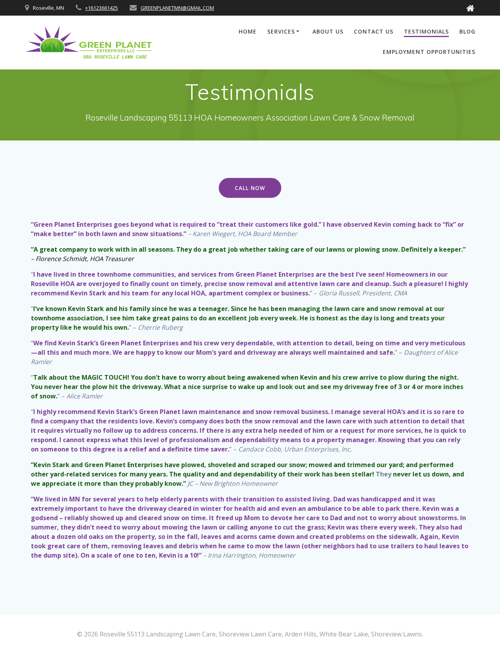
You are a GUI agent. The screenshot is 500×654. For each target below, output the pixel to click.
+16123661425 (101, 7)
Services (281, 31)
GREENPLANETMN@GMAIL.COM (177, 7)
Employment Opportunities (429, 51)
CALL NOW (250, 188)
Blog (467, 31)
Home (248, 31)
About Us (327, 31)
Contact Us (373, 31)
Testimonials (426, 31)
